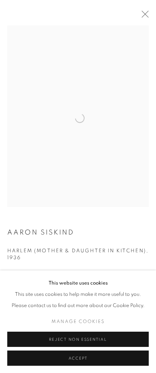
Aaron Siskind (40, 232)
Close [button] (143, 16)
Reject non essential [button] (78, 339)
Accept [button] (78, 358)
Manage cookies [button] (78, 321)
